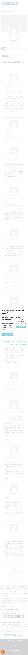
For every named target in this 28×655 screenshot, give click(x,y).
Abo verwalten (22, 341)
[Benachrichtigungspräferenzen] (3, 652)
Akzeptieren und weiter (7, 335)
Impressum (7, 341)
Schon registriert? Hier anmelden (18, 344)
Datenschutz (14, 341)
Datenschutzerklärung (7, 331)
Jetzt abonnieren (20, 326)
